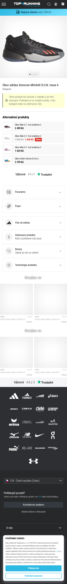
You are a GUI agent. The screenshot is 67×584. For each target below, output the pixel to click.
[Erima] (14, 422)
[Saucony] (52, 448)
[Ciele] (40, 409)
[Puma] (14, 448)
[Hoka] (27, 422)
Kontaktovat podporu (33, 504)
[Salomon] (40, 448)
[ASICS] (52, 396)
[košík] (62, 4)
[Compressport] (52, 409)
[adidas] (14, 396)
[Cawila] (27, 409)
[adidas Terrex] (27, 396)
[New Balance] (27, 435)
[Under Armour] (33, 461)
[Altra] (40, 396)
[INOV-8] (40, 422)
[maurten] (52, 422)
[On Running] (52, 435)
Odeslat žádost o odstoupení (34, 511)
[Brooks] (14, 409)
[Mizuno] (14, 435)
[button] (33, 192)
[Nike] (40, 435)
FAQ (39, 496)
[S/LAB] (27, 448)
